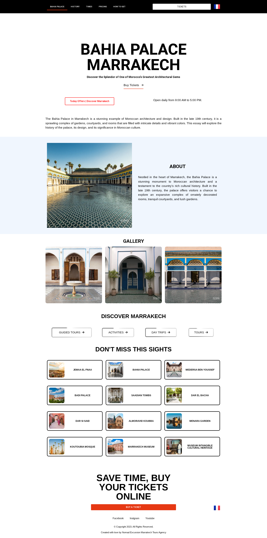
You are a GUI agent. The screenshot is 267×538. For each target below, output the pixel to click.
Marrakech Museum (141, 446)
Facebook (118, 518)
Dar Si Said (83, 421)
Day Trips (159, 332)
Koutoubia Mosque (82, 446)
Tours (199, 332)
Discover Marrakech (133, 316)
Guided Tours (69, 332)
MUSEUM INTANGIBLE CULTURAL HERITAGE (200, 446)
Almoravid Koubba (141, 421)
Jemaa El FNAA (82, 369)
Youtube (150, 518)
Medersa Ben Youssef (200, 369)
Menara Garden (199, 421)
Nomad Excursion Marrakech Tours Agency (144, 532)
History (75, 6)
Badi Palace (82, 395)
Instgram (134, 518)
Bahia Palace (57, 6)
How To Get (119, 6)
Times (89, 6)
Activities (116, 332)
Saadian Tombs (141, 395)
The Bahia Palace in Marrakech (67, 118)
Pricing (103, 6)
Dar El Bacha (200, 395)
